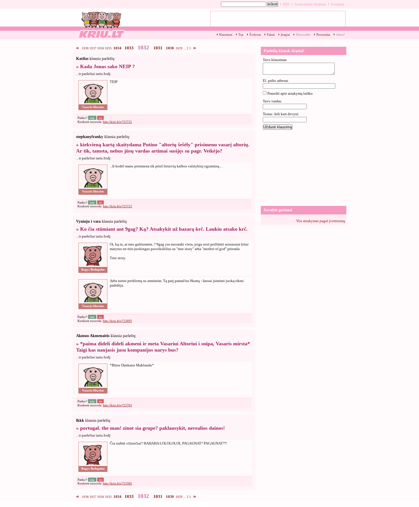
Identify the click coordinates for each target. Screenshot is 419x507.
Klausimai (225, 34)
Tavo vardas (272, 101)
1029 (179, 48)
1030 (170, 48)
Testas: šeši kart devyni (280, 114)
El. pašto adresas (275, 80)
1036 (100, 48)
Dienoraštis (303, 34)
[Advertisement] (303, 167)
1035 (108, 48)
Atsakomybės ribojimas (310, 4)
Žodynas (255, 34)
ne (100, 117)
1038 (85, 48)
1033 (129, 48)
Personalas (323, 34)
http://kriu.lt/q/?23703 (117, 405)
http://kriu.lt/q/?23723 (117, 206)
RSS (286, 4)
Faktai (271, 34)
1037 (93, 48)
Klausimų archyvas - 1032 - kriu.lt (101, 24)
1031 (157, 48)
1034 (117, 48)
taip (92, 117)
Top (240, 34)
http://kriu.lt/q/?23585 (117, 483)
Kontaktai (337, 4)
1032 (143, 47)
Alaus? (340, 34)
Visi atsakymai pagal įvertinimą (320, 221)
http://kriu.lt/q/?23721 (117, 121)
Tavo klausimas (275, 60)
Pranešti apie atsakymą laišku (290, 93)
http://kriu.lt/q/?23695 (117, 321)
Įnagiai (285, 34)
